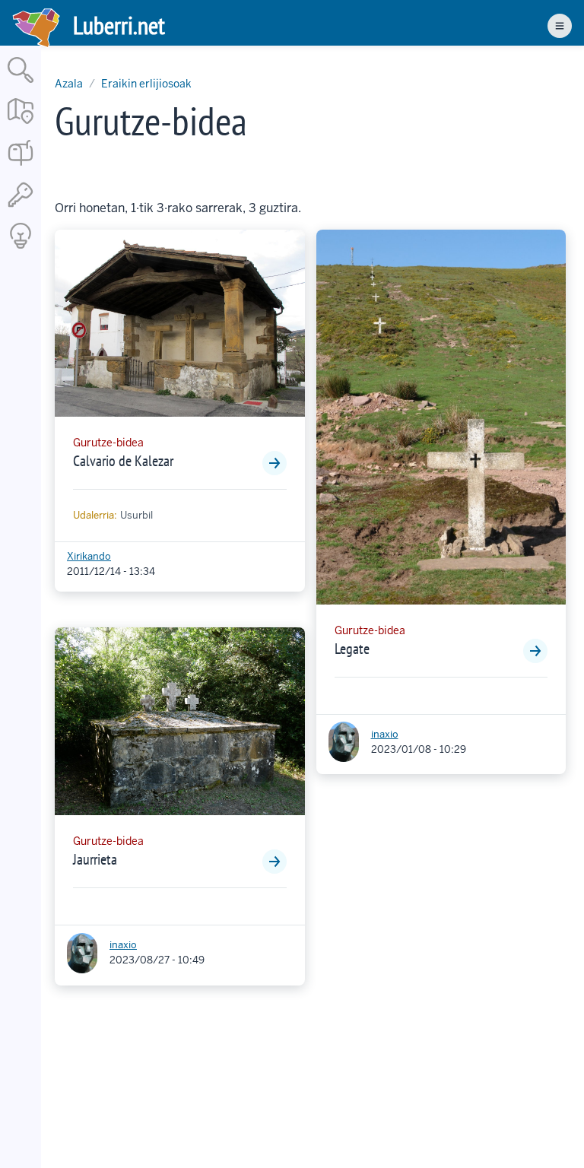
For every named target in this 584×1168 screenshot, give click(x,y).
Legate (352, 649)
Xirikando (89, 556)
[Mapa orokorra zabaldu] (20, 125)
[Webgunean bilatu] (20, 84)
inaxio (123, 944)
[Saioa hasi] (20, 208)
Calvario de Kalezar (123, 461)
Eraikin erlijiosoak (146, 83)
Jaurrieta (95, 859)
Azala (69, 83)
